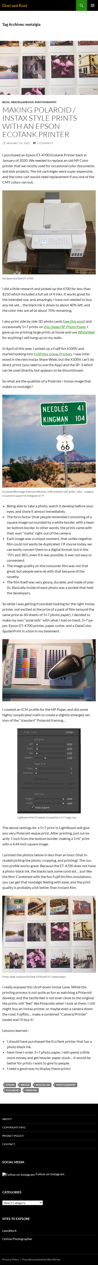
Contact (8, 1144)
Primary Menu (92, 5)
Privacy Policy (13, 1135)
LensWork (9, 1231)
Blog (6, 102)
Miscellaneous (22, 102)
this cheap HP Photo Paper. (65, 326)
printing (31, 1090)
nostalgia (43, 1084)
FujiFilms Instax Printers (53, 354)
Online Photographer (17, 1239)
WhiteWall (86, 332)
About (7, 1119)
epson (10, 1084)
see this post (74, 321)
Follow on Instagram (49, 1174)
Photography (46, 102)
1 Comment (45, 143)
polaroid (12, 1090)
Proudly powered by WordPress (41, 1259)
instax (25, 1084)
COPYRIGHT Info (14, 1127)
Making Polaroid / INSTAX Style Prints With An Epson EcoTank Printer (39, 122)
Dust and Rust (14, 5)
